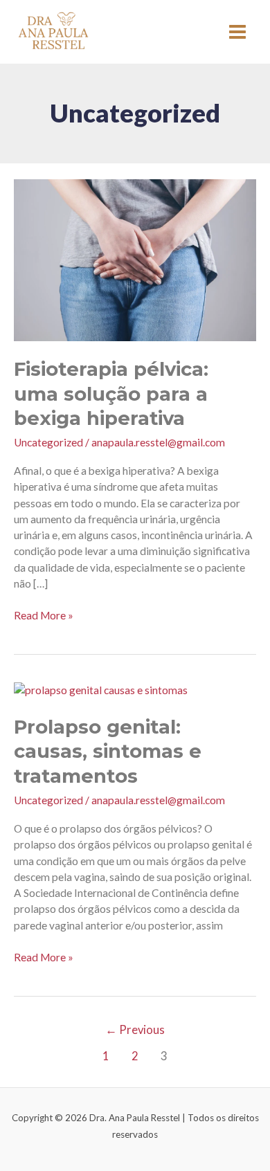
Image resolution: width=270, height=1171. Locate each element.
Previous (135, 1030)
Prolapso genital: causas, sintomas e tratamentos (107, 752)
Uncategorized (48, 442)
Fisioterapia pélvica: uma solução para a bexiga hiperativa (111, 394)
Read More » (43, 614)
